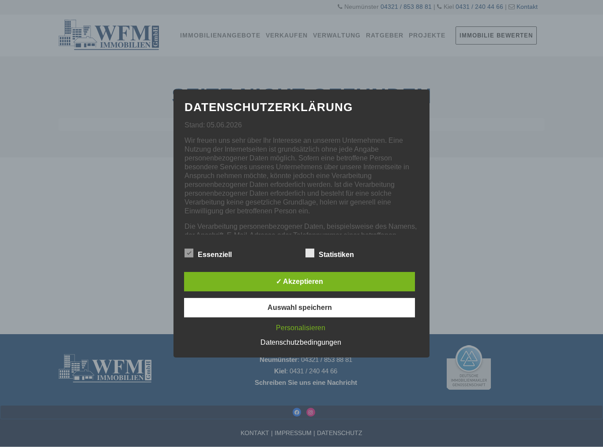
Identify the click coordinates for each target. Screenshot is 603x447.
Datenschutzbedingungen (300, 342)
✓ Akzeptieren (299, 281)
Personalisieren (300, 328)
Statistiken (336, 254)
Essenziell (215, 254)
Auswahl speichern (300, 307)
